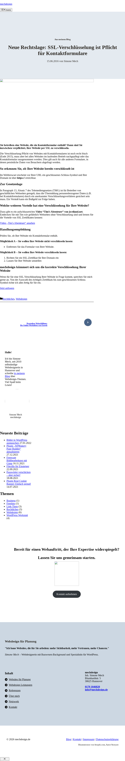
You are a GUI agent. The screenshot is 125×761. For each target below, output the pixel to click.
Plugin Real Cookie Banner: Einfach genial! (19, 482)
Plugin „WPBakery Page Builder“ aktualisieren (16, 448)
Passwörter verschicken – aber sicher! (19, 473)
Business (11, 500)
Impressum (88, 739)
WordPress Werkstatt (17, 515)
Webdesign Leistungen (20, 685)
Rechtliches (8, 299)
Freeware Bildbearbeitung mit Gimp (17, 460)
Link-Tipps (12, 506)
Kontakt (13, 707)
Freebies (11, 503)
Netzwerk (14, 701)
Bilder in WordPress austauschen (17, 441)
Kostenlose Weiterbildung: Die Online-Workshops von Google (33, 324)
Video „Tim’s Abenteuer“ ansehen (17, 223)
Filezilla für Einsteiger (18, 466)
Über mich (14, 696)
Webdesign (21, 299)
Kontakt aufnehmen (66, 594)
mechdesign (6, 4)
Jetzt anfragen (7, 288)
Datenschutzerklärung (107, 739)
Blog (68, 739)
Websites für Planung (20, 679)
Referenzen (15, 690)
